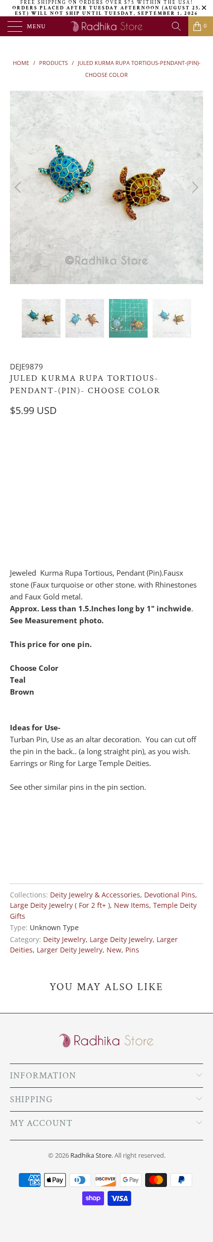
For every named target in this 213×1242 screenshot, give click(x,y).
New (113, 950)
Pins (132, 950)
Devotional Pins (169, 894)
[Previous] (19, 187)
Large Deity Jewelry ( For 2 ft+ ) (60, 905)
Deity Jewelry (64, 939)
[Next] (194, 187)
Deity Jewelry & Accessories (95, 894)
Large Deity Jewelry (121, 939)
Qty (16, 497)
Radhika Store (90, 1155)
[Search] (176, 26)
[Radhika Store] (106, 26)
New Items (131, 905)
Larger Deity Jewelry (70, 950)
